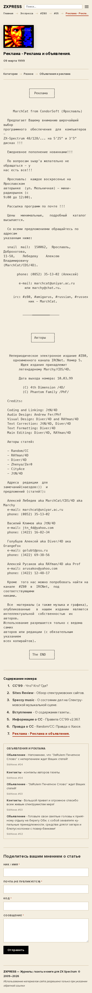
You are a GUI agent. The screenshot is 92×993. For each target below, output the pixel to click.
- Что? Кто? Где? (30, 686)
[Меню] (87, 7)
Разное (28, 74)
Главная (8, 13)
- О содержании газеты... (41, 712)
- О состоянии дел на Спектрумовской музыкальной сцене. (47, 702)
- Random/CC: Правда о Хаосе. (46, 726)
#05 (56, 13)
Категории (10, 74)
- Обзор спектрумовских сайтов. (48, 693)
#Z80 (43, 13)
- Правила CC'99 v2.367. (46, 719)
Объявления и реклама (55, 74)
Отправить (15, 950)
